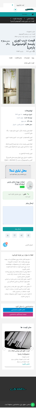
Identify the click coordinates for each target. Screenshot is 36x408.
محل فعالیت (18, 58)
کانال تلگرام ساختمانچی (18, 310)
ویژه (33, 58)
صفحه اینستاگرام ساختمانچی (18, 314)
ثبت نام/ (21, 5)
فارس (27, 245)
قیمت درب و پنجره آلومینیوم (27, 34)
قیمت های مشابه (29, 63)
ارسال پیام (18, 229)
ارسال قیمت (7, 5)
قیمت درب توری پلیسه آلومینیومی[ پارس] (22, 21)
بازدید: (19, 51)
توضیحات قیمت (17, 19)
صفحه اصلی (30, 19)
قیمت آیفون (7, 357)
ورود (18, 5)
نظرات (10, 58)
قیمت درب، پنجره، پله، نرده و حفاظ (25, 36)
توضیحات (27, 58)
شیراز (31, 245)
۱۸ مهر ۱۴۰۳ (29, 51)
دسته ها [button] (24, 14)
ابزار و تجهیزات (30, 31)
